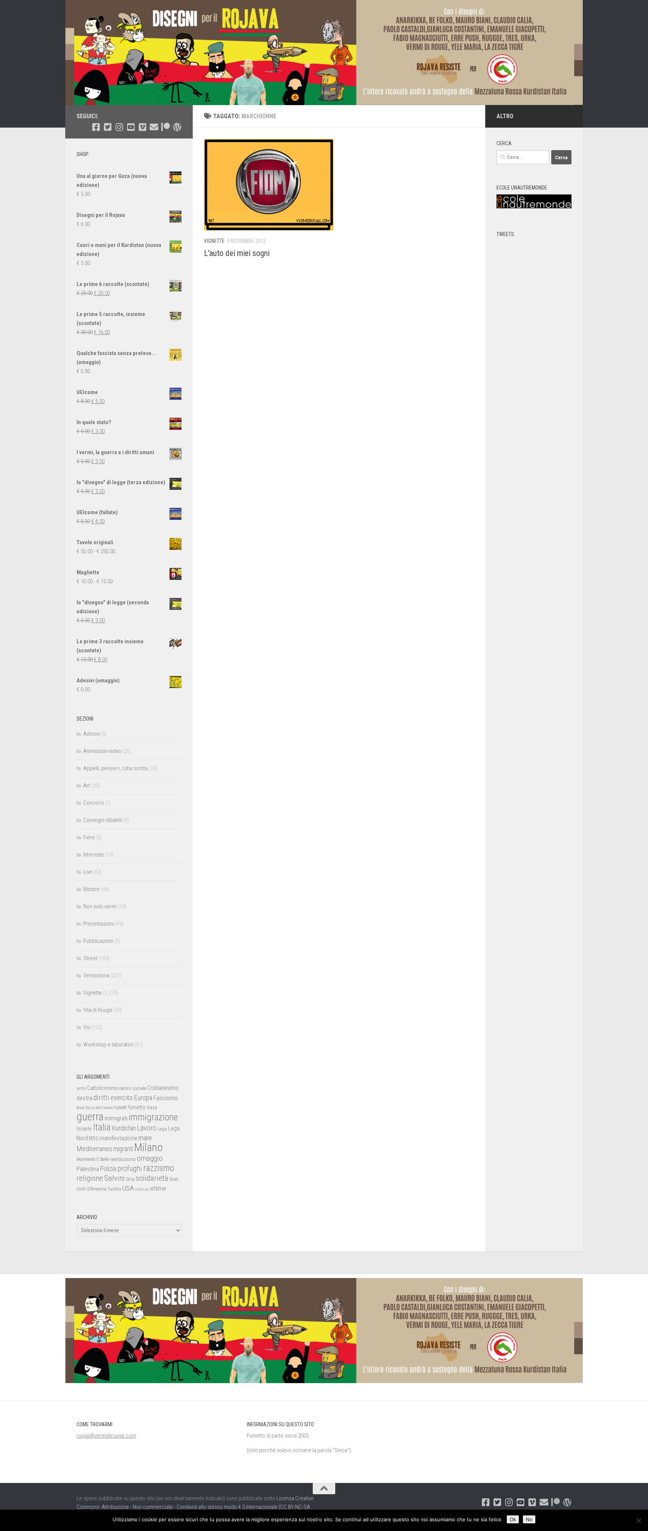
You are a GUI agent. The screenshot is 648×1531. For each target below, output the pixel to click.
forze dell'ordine (99, 1107)
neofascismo (123, 1159)
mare (145, 1138)
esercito (122, 1097)
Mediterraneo (94, 1149)
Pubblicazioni (98, 941)
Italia (102, 1127)
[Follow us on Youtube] (130, 127)
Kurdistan (124, 1128)
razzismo (158, 1168)
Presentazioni (98, 923)
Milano (148, 1147)
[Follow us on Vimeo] (142, 127)
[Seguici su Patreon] (165, 127)
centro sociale (132, 1088)
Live (87, 872)
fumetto (137, 1107)
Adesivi (91, 733)
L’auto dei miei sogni (237, 253)
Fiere (89, 837)
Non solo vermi (100, 906)
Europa (143, 1098)
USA (128, 1188)
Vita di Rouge (97, 1010)
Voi (86, 1027)
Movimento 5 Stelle (92, 1159)
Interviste (93, 854)
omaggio (150, 1158)
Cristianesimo (162, 1087)
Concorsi (93, 802)
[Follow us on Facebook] (96, 127)
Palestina (87, 1169)
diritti (101, 1097)
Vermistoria (96, 975)
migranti (123, 1149)
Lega (162, 1129)
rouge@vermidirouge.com (106, 1435)
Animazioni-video (102, 751)
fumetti (120, 1107)
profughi (129, 1168)
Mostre (91, 889)
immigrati (116, 1118)
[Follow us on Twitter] (107, 127)
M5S (93, 1138)
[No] (638, 1520)
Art (86, 785)
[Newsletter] (154, 127)
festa (80, 1107)
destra (84, 1098)
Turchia (114, 1189)
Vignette (214, 241)
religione (89, 1178)
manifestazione (118, 1138)
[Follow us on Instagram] (119, 127)
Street (90, 958)
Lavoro (146, 1128)
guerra (90, 1116)
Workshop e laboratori (108, 1044)
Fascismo (165, 1098)
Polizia (108, 1169)
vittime (158, 1188)
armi (81, 1088)
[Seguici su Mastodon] (177, 127)
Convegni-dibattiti (102, 820)
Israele (84, 1128)
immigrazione (153, 1117)
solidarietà (152, 1178)
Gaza (152, 1107)
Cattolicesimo (102, 1088)
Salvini (114, 1178)
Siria (130, 1179)
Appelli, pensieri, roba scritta (115, 768)
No (529, 1519)
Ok (513, 1519)
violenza (141, 1189)
